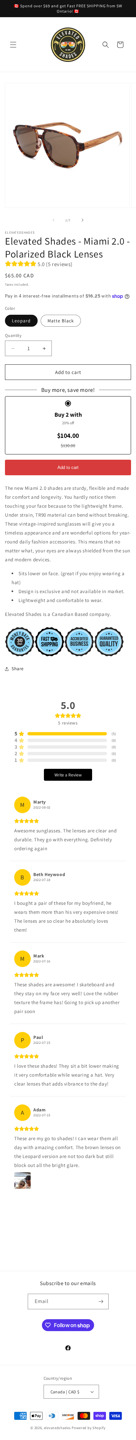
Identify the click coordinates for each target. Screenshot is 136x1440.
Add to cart (68, 467)
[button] (13, 44)
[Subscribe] (101, 1301)
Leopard (21, 321)
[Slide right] (82, 220)
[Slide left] (53, 220)
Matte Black (61, 321)
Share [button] (18, 669)
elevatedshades (57, 1427)
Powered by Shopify (89, 1427)
